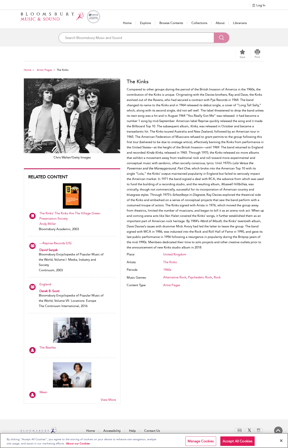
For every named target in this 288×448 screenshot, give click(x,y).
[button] (257, 54)
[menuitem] (239, 430)
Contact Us (152, 431)
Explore (145, 23)
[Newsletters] (239, 430)
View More (108, 400)
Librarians (240, 23)
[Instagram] (258, 430)
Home (127, 23)
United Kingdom (174, 254)
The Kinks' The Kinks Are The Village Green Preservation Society (69, 215)
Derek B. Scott (49, 291)
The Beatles (47, 347)
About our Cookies (78, 443)
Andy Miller (47, 224)
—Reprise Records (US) (55, 243)
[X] (249, 430)
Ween (43, 392)
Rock (217, 277)
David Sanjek (48, 250)
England (45, 284)
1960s (167, 270)
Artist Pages (44, 69)
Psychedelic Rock (200, 277)
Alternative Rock (174, 277)
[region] (144, 440)
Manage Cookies (201, 441)
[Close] (281, 440)
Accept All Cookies (237, 441)
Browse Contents (171, 23)
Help (132, 431)
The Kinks (170, 262)
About (220, 23)
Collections (199, 23)
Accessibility (112, 431)
